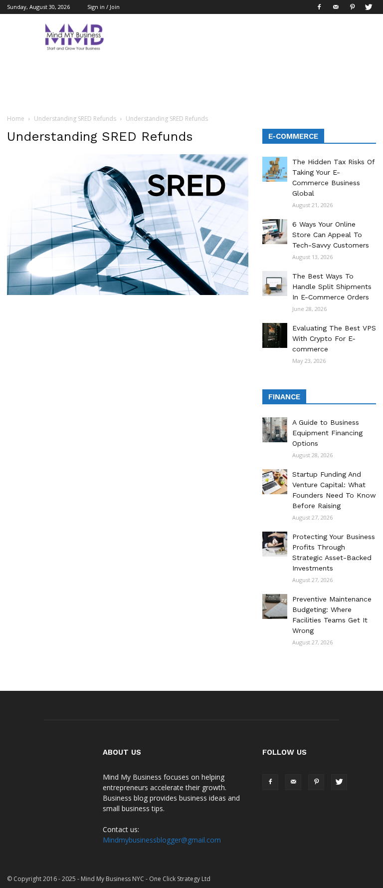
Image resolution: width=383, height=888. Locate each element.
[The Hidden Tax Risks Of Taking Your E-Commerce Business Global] (274, 169)
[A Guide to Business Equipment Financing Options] (274, 429)
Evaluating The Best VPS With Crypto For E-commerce (334, 338)
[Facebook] (319, 7)
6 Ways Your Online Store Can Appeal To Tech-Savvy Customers (330, 234)
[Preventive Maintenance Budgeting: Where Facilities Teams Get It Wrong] (274, 606)
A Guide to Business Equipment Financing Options (327, 432)
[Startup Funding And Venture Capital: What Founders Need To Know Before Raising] (274, 481)
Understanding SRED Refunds (75, 118)
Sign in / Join (103, 6)
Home (15, 118)
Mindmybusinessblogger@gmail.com (162, 840)
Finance (284, 396)
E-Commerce (293, 136)
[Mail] (335, 7)
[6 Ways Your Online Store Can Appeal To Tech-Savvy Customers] (274, 231)
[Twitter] (368, 7)
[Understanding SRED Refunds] (127, 292)
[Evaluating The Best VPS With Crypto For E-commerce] (274, 335)
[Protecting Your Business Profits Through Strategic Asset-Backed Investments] (274, 544)
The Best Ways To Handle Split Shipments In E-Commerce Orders (332, 286)
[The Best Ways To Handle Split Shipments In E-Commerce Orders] (274, 283)
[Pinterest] (352, 7)
